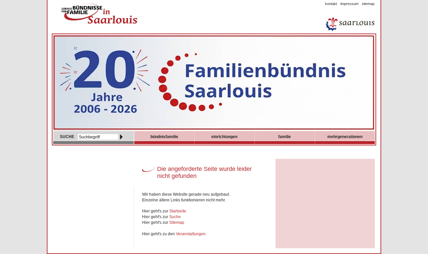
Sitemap (368, 4)
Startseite (177, 211)
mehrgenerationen (344, 136)
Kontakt (331, 4)
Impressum (349, 4)
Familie (284, 136)
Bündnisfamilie (164, 136)
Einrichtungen (224, 136)
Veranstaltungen (191, 234)
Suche (175, 216)
